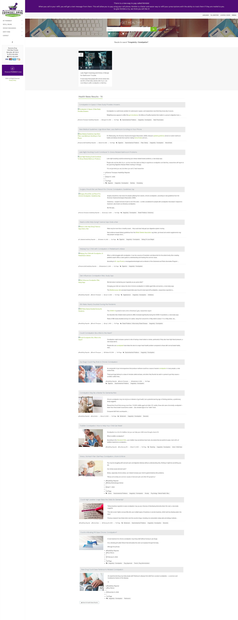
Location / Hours (225, 15)
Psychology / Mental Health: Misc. (160, 493)
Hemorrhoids (168, 143)
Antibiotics (151, 295)
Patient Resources (9, 28)
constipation (162, 368)
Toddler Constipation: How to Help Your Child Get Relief (101, 426)
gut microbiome (133, 115)
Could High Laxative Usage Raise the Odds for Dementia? (102, 499)
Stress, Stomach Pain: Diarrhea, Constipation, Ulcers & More (102, 456)
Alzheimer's (123, 416)
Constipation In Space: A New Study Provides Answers (99, 104)
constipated (120, 345)
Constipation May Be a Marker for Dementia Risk (98, 393)
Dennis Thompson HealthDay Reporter (118, 172)
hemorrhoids (138, 138)
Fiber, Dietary (144, 143)
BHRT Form (6, 32)
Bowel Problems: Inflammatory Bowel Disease (134, 323)
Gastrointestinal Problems (129, 120)
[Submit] (153, 29)
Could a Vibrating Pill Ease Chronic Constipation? (99, 532)
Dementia (145, 416)
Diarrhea (132, 183)
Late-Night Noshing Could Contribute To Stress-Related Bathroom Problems (108, 152)
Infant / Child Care (177, 447)
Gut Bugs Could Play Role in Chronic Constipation (98, 362)
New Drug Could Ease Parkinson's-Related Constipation (102, 569)
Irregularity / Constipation (145, 120)
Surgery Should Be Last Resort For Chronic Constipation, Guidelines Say (107, 189)
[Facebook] (12, 42)
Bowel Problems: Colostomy (145, 212)
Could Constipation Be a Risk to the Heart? (96, 333)
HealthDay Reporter (113, 481)
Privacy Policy (12, 80)
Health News (115, 34)
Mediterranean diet (115, 290)
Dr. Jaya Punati (119, 261)
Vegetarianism (127, 295)
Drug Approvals (128, 563)
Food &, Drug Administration (141, 563)
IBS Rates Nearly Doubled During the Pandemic (98, 304)
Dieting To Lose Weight (148, 239)
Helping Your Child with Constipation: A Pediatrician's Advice (102, 249)
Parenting (152, 447)
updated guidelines (158, 136)
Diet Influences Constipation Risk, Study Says (97, 275)
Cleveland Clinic (121, 440)
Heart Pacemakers (158, 120)
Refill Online (7, 24)
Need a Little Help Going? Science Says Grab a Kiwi (99, 222)
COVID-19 (113, 311)
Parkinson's (127, 598)
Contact (6, 35)
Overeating (140, 183)
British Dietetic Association (143, 232)
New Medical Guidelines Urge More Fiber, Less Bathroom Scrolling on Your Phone (110, 129)
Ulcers (110, 493)
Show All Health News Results (90, 602)
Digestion (120, 143)
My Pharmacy (7, 21)
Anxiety (147, 493)
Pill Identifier (215, 15)
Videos (127, 34)
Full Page (116, 120)
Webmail (234, 15)
